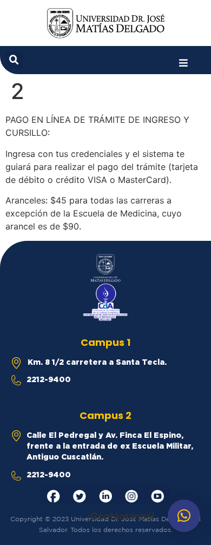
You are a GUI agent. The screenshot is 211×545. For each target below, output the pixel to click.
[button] (183, 63)
